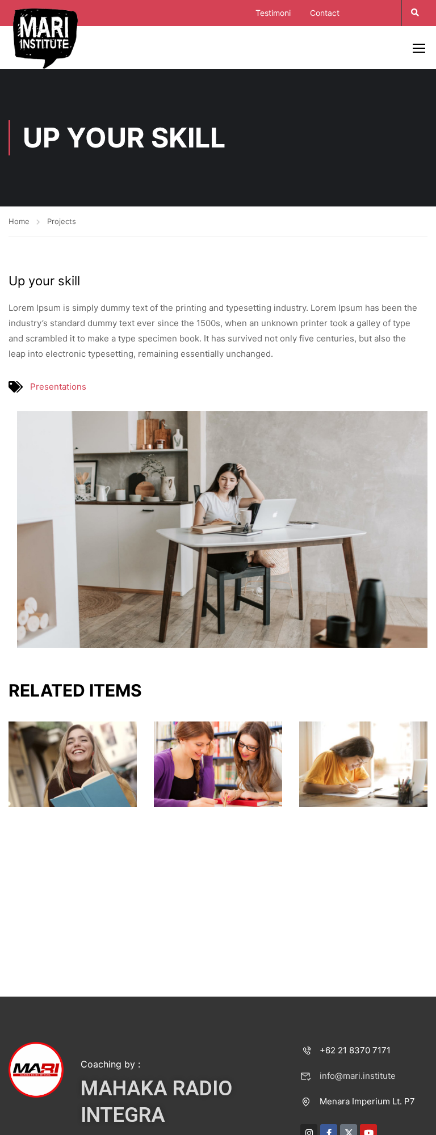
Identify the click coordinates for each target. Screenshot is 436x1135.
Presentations (58, 386)
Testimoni (273, 13)
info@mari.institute (358, 1075)
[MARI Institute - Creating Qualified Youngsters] (45, 37)
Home (19, 221)
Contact (324, 13)
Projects (61, 221)
